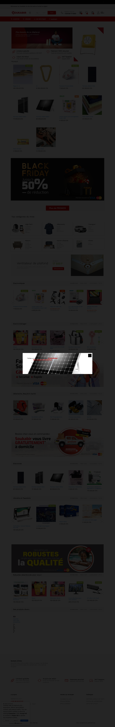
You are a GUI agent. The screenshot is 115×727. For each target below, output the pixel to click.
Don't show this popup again (43, 370)
